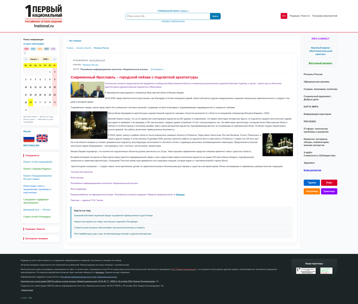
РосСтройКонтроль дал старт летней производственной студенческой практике (112, 234)
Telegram (180, 194)
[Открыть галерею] (87, 90)
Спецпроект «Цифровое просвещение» (36, 201)
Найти (215, 16)
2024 (33, 49)
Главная (70, 48)
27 (40, 102)
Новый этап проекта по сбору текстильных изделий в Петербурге (106, 221)
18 (31, 95)
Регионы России (101, 48)
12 (35, 87)
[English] (42, 138)
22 (50, 95)
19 (35, 95)
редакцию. (100, 272)
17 (26, 95)
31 (26, 110)
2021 (53, 49)
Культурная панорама (36, 238)
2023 (40, 49)
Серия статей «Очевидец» (37, 217)
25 (31, 102)
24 (26, 102)
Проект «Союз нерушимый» (37, 162)
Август (33, 59)
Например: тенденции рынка (173, 21)
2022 (47, 49)
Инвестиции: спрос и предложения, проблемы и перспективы (37, 189)
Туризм (312, 182)
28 (45, 102)
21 (45, 95)
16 (55, 87)
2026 (45, 59)
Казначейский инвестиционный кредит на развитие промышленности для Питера (113, 215)
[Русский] (29, 138)
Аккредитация (27, 290)
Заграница (312, 191)
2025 (26, 49)
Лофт (329, 182)
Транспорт (329, 191)
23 (55, 95)
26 (35, 102)
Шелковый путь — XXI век (36, 210)
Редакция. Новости (35, 229)
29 (50, 102)
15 (50, 87)
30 (55, 102)
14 (45, 87)
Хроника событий (83, 48)
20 (40, 95)
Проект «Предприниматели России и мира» (37, 177)
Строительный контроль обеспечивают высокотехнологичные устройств (109, 227)
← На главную (74, 41)
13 (40, 87)
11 (31, 87)
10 (26, 87)
